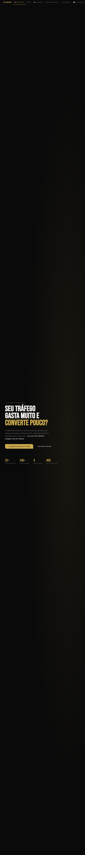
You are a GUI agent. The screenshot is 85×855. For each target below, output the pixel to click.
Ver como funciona (44, 446)
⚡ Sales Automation (52, 2)
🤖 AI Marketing (38, 2)
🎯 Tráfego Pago (19, 2)
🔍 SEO (29, 2)
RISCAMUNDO (7, 2)
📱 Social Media (66, 2)
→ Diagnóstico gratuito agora (19, 446)
